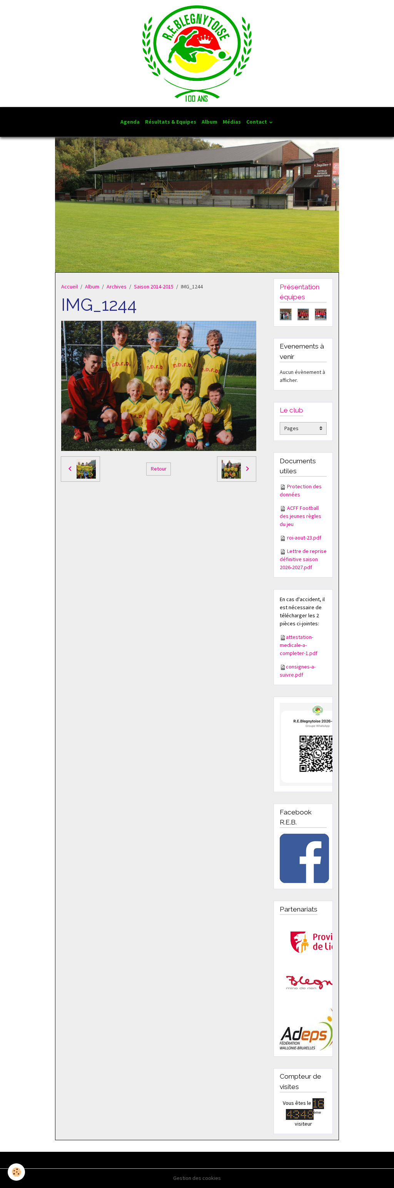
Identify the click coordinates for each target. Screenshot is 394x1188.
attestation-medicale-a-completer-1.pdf (298, 645)
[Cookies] (16, 1172)
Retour (159, 468)
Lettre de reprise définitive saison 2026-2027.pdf (303, 559)
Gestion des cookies (197, 1178)
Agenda (130, 121)
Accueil (69, 286)
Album (209, 121)
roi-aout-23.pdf (304, 537)
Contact (257, 121)
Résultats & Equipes (170, 121)
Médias (232, 121)
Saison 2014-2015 (154, 286)
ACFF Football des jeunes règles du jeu (300, 516)
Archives (117, 286)
